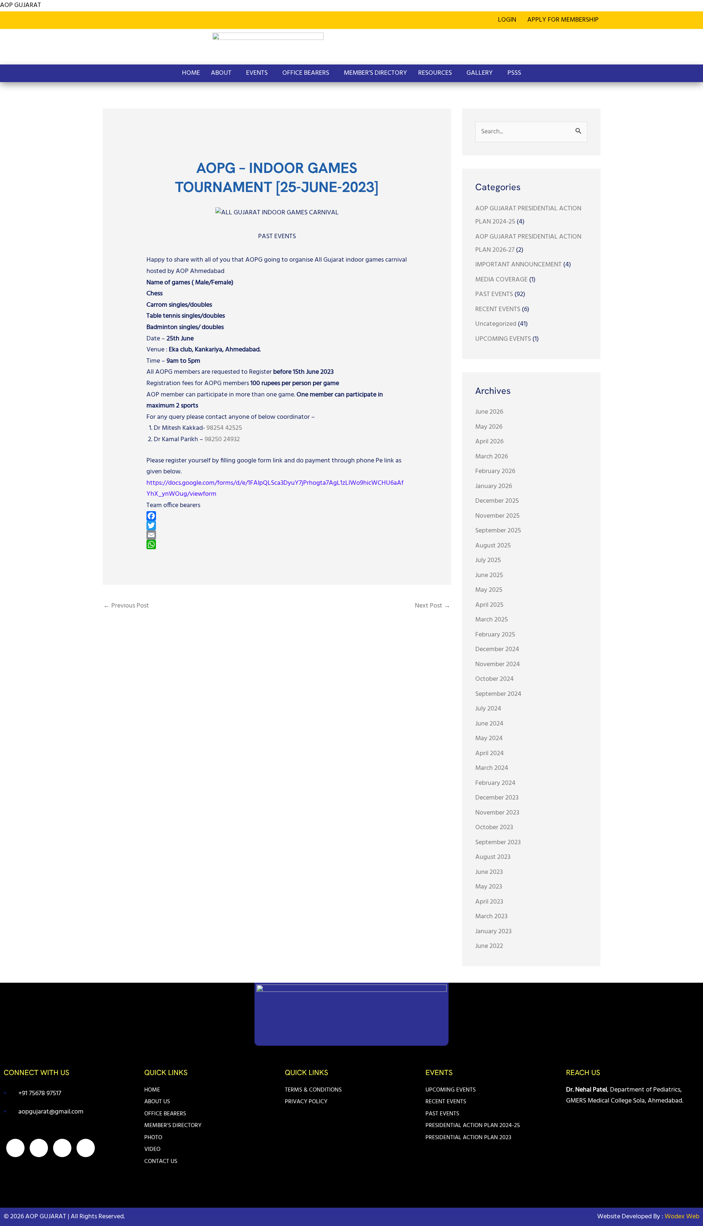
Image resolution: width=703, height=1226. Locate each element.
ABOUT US (157, 1102)
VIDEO (152, 1149)
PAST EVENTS (277, 236)
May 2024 (489, 738)
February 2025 (495, 634)
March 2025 (491, 619)
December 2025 (497, 501)
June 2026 (489, 412)
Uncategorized (495, 324)
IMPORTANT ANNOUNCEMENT (518, 264)
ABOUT (221, 73)
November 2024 (497, 664)
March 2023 (491, 916)
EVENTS (257, 73)
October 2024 (494, 679)
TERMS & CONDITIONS (313, 1090)
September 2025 (498, 530)
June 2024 (489, 724)
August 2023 (492, 857)
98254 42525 (224, 428)
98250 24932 (222, 439)
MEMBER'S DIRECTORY (172, 1125)
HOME (191, 73)
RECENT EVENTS (497, 309)
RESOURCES (435, 73)
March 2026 (491, 456)
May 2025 (488, 590)
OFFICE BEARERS (305, 73)
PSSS (514, 73)
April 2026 (489, 441)
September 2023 (498, 842)
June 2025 (489, 575)
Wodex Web (681, 1216)
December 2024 (497, 649)
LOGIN (507, 20)
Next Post (432, 606)
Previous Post (126, 606)
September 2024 (498, 694)
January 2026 (493, 486)
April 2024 (489, 753)
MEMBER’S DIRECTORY (375, 73)
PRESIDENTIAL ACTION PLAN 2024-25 (472, 1125)
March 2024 (491, 768)
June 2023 (489, 872)
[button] (565, 20)
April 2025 (489, 605)
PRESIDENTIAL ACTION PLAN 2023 (468, 1137)
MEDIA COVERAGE (501, 279)
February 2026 (495, 471)
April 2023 (489, 902)
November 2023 (497, 813)
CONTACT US (160, 1161)
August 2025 (493, 545)
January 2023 (493, 931)
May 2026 (488, 427)
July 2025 (488, 560)
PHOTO (153, 1137)
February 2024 (495, 783)
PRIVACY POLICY (306, 1102)
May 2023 (488, 887)
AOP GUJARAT (20, 5)
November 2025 (497, 516)
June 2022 (489, 946)
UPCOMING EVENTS (503, 339)
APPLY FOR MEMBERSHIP (563, 20)
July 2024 (488, 709)
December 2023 (496, 798)
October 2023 (494, 827)
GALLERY (479, 73)
